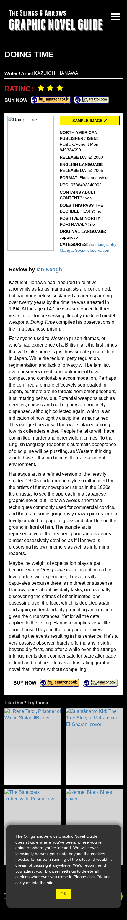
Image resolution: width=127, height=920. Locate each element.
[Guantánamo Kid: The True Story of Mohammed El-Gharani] (94, 746)
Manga (66, 250)
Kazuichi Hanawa (56, 73)
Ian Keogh (49, 270)
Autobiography (102, 244)
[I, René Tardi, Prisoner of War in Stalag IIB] (32, 746)
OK (63, 893)
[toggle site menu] (115, 16)
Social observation (92, 250)
